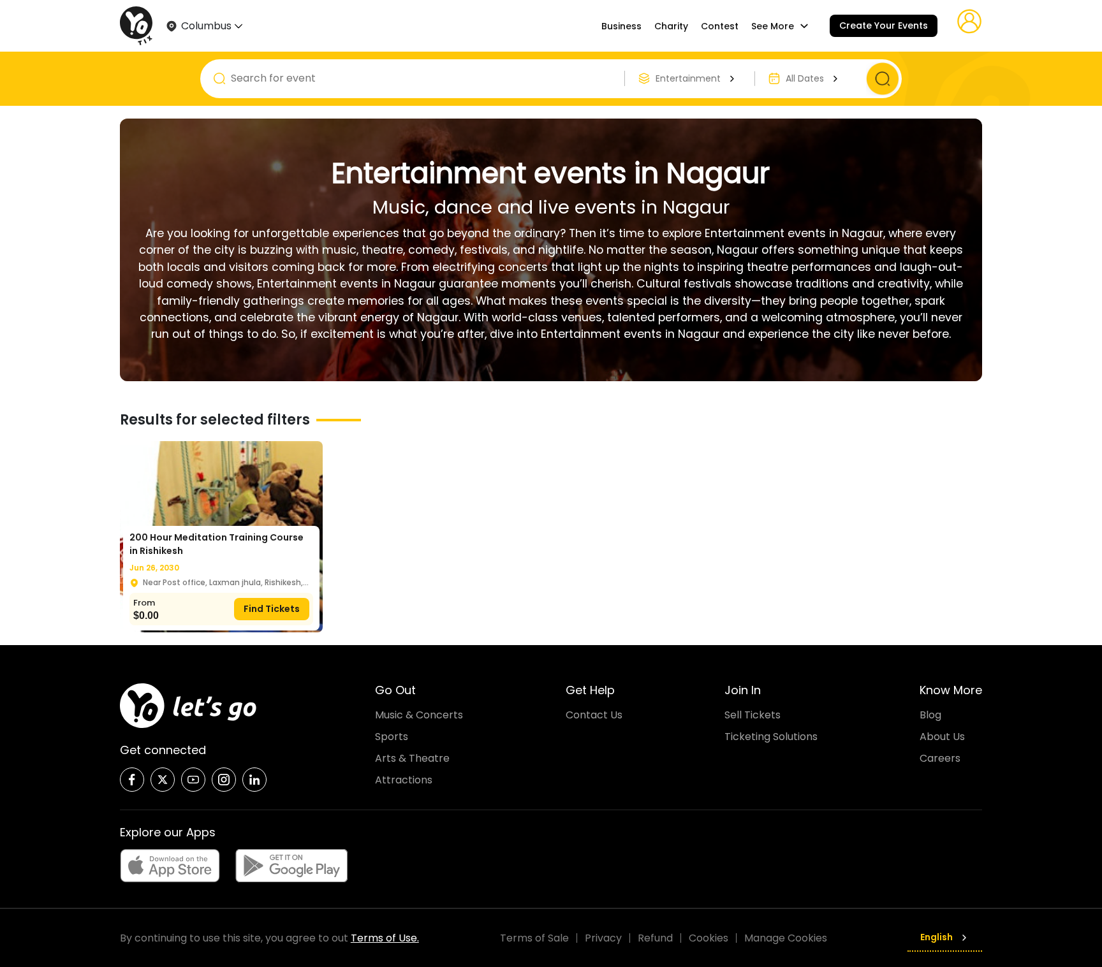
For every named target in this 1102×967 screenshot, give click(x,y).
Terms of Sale (534, 938)
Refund (655, 938)
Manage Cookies (785, 938)
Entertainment (688, 78)
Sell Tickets (752, 715)
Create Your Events (883, 25)
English (936, 937)
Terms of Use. (385, 938)
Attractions (403, 780)
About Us (942, 736)
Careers (940, 758)
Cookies (708, 938)
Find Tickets (272, 608)
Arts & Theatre (412, 758)
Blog (930, 715)
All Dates (805, 78)
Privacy (603, 938)
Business (621, 26)
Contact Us (594, 715)
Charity (671, 26)
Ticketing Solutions (771, 736)
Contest (719, 26)
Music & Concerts (419, 715)
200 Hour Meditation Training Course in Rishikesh (216, 544)
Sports (391, 736)
